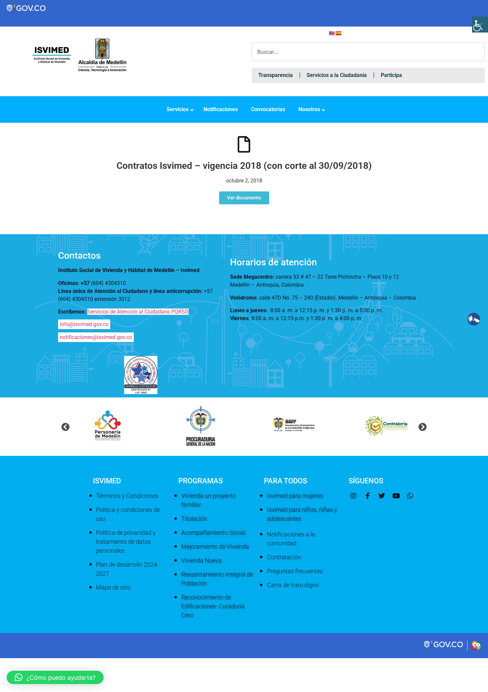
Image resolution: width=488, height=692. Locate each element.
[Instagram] (353, 496)
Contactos (79, 255)
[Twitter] (381, 496)
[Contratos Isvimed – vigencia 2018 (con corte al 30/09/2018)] (244, 144)
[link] (444, 647)
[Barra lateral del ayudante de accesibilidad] (480, 25)
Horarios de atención (273, 262)
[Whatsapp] (410, 496)
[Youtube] (396, 496)
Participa (391, 75)
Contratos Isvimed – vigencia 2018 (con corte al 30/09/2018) (244, 165)
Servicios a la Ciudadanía (337, 75)
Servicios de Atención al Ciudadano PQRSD (138, 312)
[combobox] (368, 51)
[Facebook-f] (367, 496)
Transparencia (275, 75)
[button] (65, 427)
